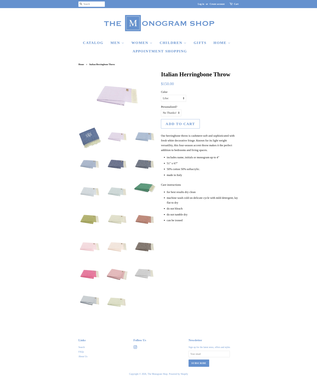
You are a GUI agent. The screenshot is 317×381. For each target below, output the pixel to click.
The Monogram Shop (158, 374)
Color (164, 92)
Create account (217, 4)
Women (140, 43)
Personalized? (169, 106)
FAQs (81, 351)
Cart (236, 4)
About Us (82, 356)
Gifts (200, 43)
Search (81, 347)
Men (116, 43)
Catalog (93, 43)
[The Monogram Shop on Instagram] (135, 347)
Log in (201, 4)
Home (220, 43)
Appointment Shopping (160, 51)
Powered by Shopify (178, 374)
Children (172, 43)
